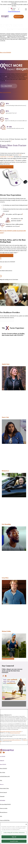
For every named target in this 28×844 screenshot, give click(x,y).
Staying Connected (3, 792)
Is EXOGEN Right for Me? (5, 776)
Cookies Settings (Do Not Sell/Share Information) (14, 832)
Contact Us (2, 760)
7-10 (14, 160)
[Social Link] (3, 676)
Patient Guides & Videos (4, 788)
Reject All (14, 836)
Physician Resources (3, 812)
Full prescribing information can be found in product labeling (10, 731)
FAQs (1, 780)
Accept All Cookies (14, 841)
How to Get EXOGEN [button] (6, 255)
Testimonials (2, 796)
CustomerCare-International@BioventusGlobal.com (12, 739)
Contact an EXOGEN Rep (4, 820)
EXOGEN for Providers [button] (7, 320)
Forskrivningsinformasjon (14, 11)
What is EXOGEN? (3, 768)
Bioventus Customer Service (15, 732)
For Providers (2, 800)
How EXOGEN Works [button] (6, 166)
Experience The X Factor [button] (8, 658)
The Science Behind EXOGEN (5, 804)
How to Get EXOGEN (5, 52)
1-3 (5, 36)
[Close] (26, 824)
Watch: (6, 46)
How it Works (2, 772)
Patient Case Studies (3, 808)
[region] (14, 833)
